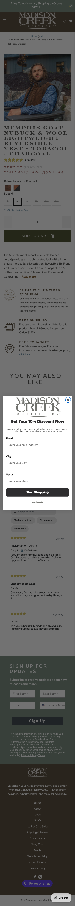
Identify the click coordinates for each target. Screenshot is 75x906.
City (8, 456)
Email (10, 438)
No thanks (37, 502)
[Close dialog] (68, 400)
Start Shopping (37, 492)
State (9, 474)
